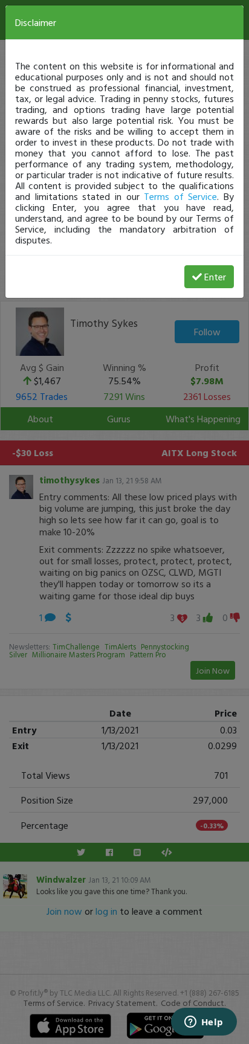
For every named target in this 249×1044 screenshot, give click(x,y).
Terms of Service (180, 196)
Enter (215, 276)
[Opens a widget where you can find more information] (203, 1023)
